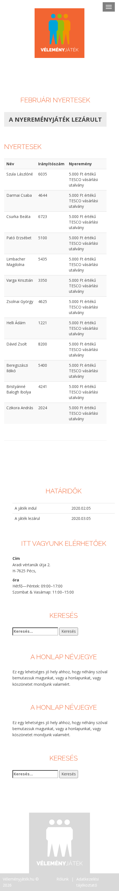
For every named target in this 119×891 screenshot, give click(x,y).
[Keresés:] (35, 631)
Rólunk (62, 879)
